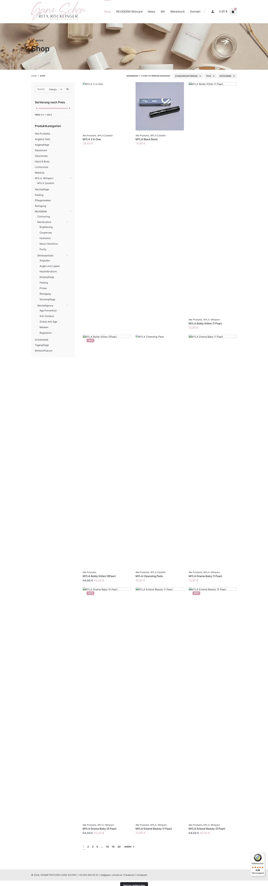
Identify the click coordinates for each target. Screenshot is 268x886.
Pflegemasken (43, 200)
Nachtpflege (42, 189)
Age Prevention (48, 310)
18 (107, 846)
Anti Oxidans (47, 316)
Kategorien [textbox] (225, 76)
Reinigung (40, 205)
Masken (44, 327)
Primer (43, 288)
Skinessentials (45, 255)
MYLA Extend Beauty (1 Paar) (154, 828)
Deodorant (41, 150)
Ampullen (45, 260)
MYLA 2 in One (92, 139)
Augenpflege (42, 144)
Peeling (39, 194)
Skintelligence (45, 305)
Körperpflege (47, 277)
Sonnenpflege (47, 299)
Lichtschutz (41, 167)
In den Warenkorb (94, 146)
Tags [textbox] (208, 76)
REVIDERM (41, 211)
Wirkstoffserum (43, 350)
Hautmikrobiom (48, 271)
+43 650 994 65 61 (88, 875)
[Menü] (263, 854)
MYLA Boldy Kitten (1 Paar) (205, 323)
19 (113, 846)
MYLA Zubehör (45, 183)
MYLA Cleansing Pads (149, 576)
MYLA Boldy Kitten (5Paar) (99, 576)
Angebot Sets (42, 139)
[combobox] (188, 75)
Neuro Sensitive (49, 243)
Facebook (129, 875)
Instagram (142, 875)
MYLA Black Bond (147, 139)
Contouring (43, 216)
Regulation (46, 332)
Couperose (46, 232)
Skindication (44, 222)
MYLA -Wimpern (44, 178)
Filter (68, 115)
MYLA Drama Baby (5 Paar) (99, 828)
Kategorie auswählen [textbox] (54, 89)
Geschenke (41, 155)
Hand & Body (42, 161)
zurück (39, 40)
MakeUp (39, 172)
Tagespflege (42, 345)
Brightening (46, 227)
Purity (43, 249)
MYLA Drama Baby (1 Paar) (205, 576)
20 (119, 846)
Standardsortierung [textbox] (186, 76)
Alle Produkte (42, 133)
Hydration (45, 238)
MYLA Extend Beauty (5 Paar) (207, 828)
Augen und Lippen (50, 266)
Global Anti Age (48, 321)
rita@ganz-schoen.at (111, 875)
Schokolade (41, 339)
